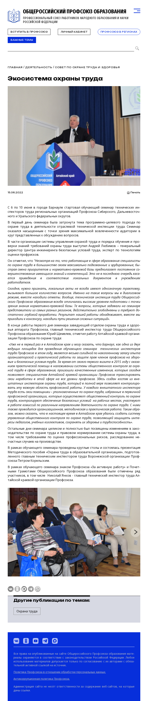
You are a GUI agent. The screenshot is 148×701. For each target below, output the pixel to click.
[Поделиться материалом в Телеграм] (31, 589)
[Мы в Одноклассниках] (26, 641)
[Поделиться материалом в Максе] (24, 589)
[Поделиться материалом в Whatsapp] (37, 589)
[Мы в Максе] (55, 641)
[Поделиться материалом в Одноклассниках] (17, 589)
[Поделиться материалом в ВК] (10, 589)
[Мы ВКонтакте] (16, 641)
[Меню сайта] (137, 11)
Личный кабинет (74, 32)
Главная (15, 67)
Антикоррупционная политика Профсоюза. (41, 679)
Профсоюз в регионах (119, 32)
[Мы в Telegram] (45, 641)
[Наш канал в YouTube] (36, 641)
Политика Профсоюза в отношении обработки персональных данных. (59, 672)
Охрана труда (27, 611)
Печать (135, 193)
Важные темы (22, 40)
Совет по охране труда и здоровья (87, 67)
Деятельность (38, 67)
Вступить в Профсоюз (29, 32)
